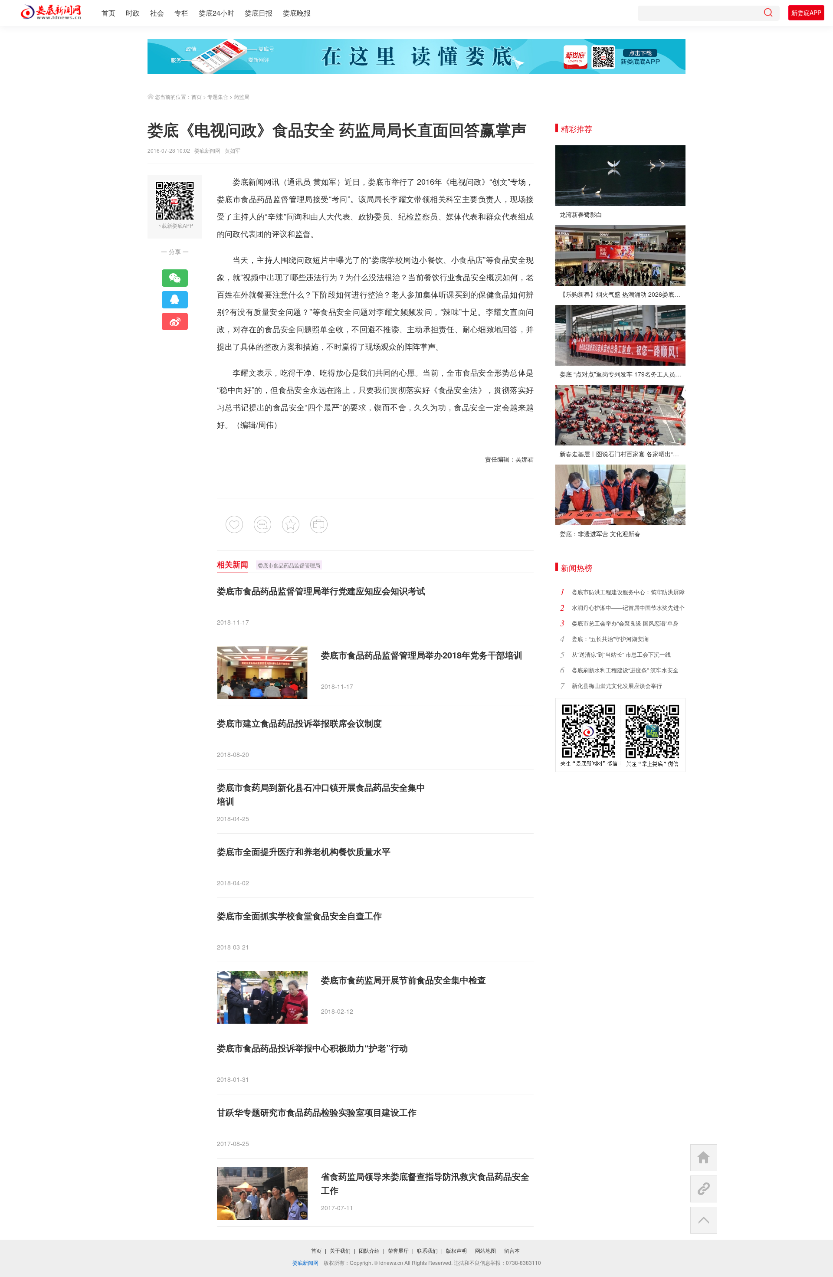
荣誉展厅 (398, 1250)
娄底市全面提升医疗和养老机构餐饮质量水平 (303, 851)
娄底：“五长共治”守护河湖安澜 (610, 639)
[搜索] (767, 13)
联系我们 (427, 1250)
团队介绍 (369, 1250)
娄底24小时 (216, 13)
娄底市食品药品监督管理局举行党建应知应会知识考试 (321, 590)
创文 (500, 181)
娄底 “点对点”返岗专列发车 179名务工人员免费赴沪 (622, 374)
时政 (133, 13)
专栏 (181, 13)
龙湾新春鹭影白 (581, 214)
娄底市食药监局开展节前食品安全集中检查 (403, 979)
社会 (157, 13)
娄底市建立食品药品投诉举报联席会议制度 (299, 723)
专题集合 (217, 96)
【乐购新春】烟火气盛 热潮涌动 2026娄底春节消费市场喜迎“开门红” (622, 294)
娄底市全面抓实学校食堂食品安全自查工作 (299, 915)
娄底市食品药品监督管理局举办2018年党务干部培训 (421, 654)
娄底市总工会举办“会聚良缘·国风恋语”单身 (625, 623)
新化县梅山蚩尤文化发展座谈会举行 (617, 685)
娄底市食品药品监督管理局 (289, 565)
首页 (108, 13)
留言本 (512, 1250)
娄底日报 (258, 13)
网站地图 (485, 1250)
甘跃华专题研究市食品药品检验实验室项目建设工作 (316, 1112)
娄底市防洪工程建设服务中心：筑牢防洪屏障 (628, 592)
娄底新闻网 (207, 150)
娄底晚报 (297, 13)
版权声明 (456, 1250)
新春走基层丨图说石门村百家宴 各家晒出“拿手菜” (622, 453)
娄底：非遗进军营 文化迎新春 (600, 533)
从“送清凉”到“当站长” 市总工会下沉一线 (621, 654)
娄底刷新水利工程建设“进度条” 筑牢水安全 (625, 670)
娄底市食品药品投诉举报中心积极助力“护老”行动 (312, 1047)
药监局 (241, 96)
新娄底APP (806, 12)
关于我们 (340, 1250)
